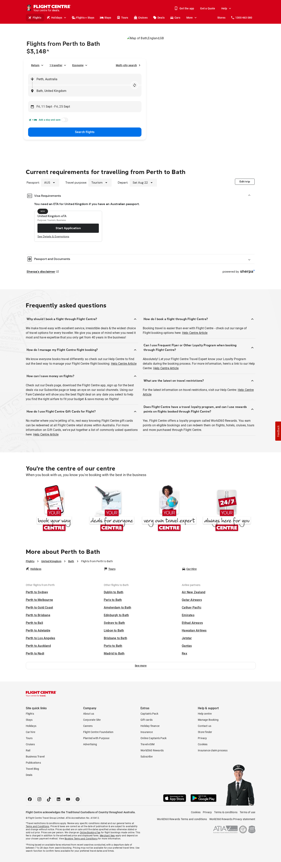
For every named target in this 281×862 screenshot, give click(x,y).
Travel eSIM (147, 744)
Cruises (143, 17)
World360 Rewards (152, 750)
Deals (161, 17)
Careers (88, 725)
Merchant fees (107, 835)
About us (88, 713)
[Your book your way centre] (54, 509)
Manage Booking (208, 719)
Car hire (30, 732)
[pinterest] (78, 799)
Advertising (90, 744)
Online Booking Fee (90, 832)
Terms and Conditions (37, 826)
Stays (107, 17)
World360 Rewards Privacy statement (232, 819)
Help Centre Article (123, 363)
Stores (221, 17)
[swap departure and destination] (134, 85)
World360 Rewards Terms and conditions (182, 819)
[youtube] (68, 799)
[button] (141, 665)
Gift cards (146, 719)
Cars (177, 17)
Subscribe (146, 756)
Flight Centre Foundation (98, 732)
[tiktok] (49, 799)
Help (224, 8)
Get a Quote (207, 8)
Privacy (202, 738)
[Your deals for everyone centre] (111, 509)
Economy (78, 65)
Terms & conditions (225, 812)
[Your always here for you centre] (226, 509)
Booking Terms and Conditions (81, 838)
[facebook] (30, 799)
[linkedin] (58, 799)
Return (35, 65)
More (189, 17)
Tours (124, 17)
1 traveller (56, 65)
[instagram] (39, 799)
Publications (33, 762)
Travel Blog (32, 768)
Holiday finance (149, 725)
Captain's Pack (149, 713)
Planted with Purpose (96, 738)
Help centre (205, 713)
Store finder (205, 732)
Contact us (204, 725)
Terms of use (247, 812)
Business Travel (35, 756)
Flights (37, 17)
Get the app (186, 8)
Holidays (56, 17)
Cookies (202, 744)
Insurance (146, 732)
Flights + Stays (85, 17)
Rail (28, 750)
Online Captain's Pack (153, 738)
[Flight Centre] (41, 693)
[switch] (64, 121)
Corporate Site (92, 719)
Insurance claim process (212, 750)
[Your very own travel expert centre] (169, 509)
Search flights (85, 132)
